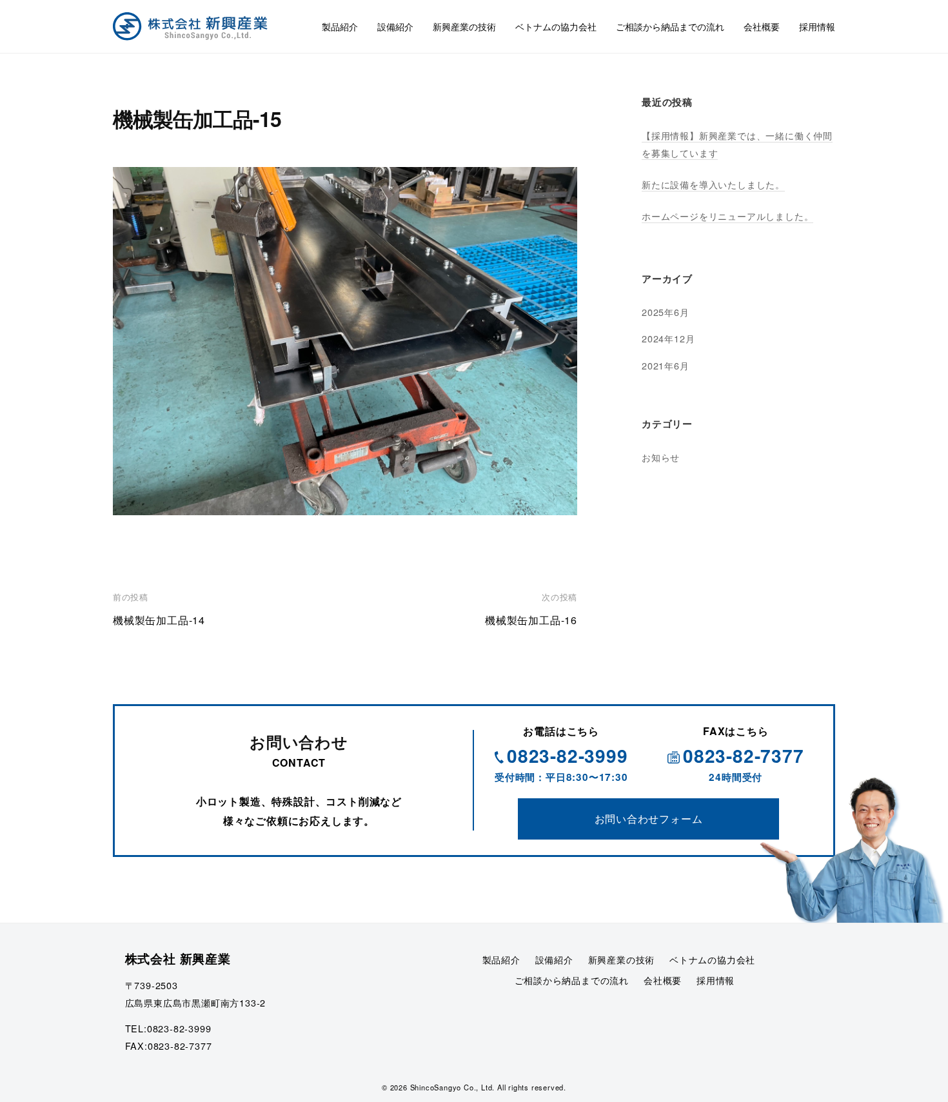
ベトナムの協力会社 (556, 26)
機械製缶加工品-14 (159, 620)
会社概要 (762, 26)
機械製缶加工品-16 (531, 620)
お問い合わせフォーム (649, 818)
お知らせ (661, 457)
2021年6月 (665, 365)
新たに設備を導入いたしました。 (713, 184)
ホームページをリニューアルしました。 (727, 215)
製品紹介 (340, 26)
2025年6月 (665, 312)
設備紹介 (395, 26)
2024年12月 (668, 338)
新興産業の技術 (464, 26)
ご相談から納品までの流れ (670, 26)
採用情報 (817, 26)
